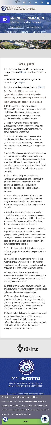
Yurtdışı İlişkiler (10, 32)
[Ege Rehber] (30, 2)
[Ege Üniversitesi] (36, 2)
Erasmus (24, 32)
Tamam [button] (25, 421)
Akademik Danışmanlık (32, 22)
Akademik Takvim (40, 32)
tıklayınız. (23, 72)
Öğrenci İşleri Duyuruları (33, 36)
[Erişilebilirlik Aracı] (5, 419)
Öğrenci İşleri (13, 36)
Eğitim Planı (14, 22)
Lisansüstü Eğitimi (33, 27)
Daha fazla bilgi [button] (25, 414)
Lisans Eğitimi (15, 27)
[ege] (24, 2)
